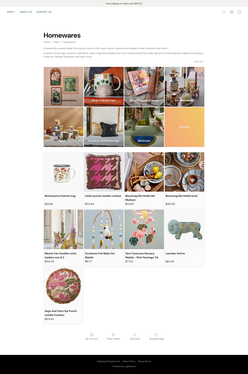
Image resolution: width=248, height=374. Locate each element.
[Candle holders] (184, 81)
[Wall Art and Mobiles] (63, 81)
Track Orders (113, 338)
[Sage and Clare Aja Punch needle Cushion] (63, 287)
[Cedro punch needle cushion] (104, 172)
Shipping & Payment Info (108, 361)
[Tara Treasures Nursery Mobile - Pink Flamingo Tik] (144, 229)
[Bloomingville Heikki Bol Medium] (144, 172)
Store (56, 41)
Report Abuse (144, 361)
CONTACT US (43, 11)
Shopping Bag (156, 338)
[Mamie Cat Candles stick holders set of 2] (63, 229)
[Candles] (63, 121)
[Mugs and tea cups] (104, 81)
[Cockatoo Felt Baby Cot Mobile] (104, 229)
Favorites (135, 338)
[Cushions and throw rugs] (104, 121)
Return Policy (129, 361)
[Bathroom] (144, 121)
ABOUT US (26, 11)
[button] (224, 12)
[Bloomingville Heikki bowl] (184, 172)
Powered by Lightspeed (124, 366)
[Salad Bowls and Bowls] (144, 81)
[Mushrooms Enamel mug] (63, 172)
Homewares (69, 41)
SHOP (10, 11)
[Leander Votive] (184, 229)
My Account (91, 338)
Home (47, 41)
